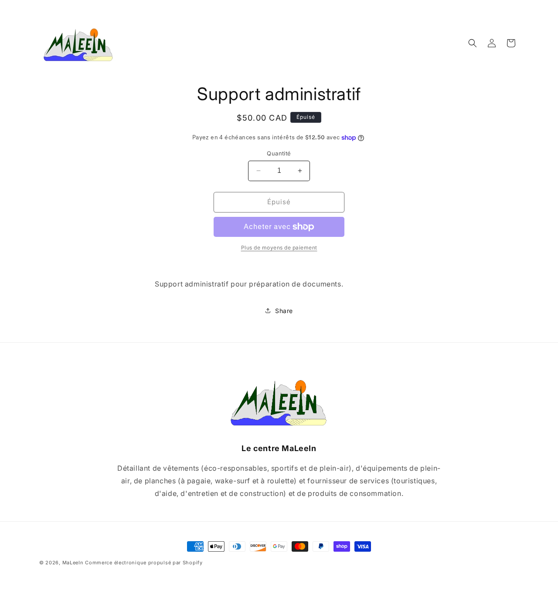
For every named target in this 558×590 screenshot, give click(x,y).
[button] (472, 43)
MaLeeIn (73, 563)
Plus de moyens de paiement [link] (279, 247)
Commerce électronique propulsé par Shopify (143, 563)
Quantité (279, 153)
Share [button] (284, 310)
